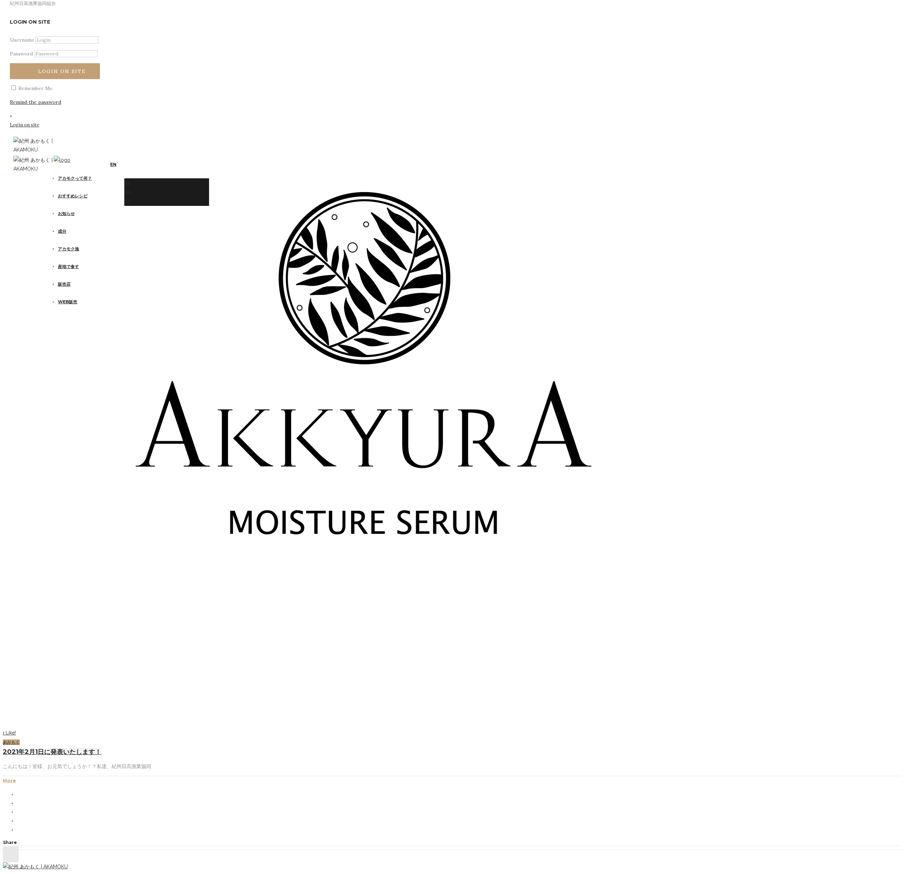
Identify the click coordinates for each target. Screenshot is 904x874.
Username (22, 40)
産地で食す (68, 266)
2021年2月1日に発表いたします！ (52, 752)
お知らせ (66, 213)
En (127, 182)
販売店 (64, 284)
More (9, 780)
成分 (62, 231)
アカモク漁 (68, 248)
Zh (127, 192)
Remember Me (35, 88)
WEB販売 (67, 301)
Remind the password (35, 102)
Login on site (62, 71)
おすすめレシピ (73, 195)
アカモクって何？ (75, 178)
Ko (127, 201)
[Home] (62, 160)
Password (21, 53)
